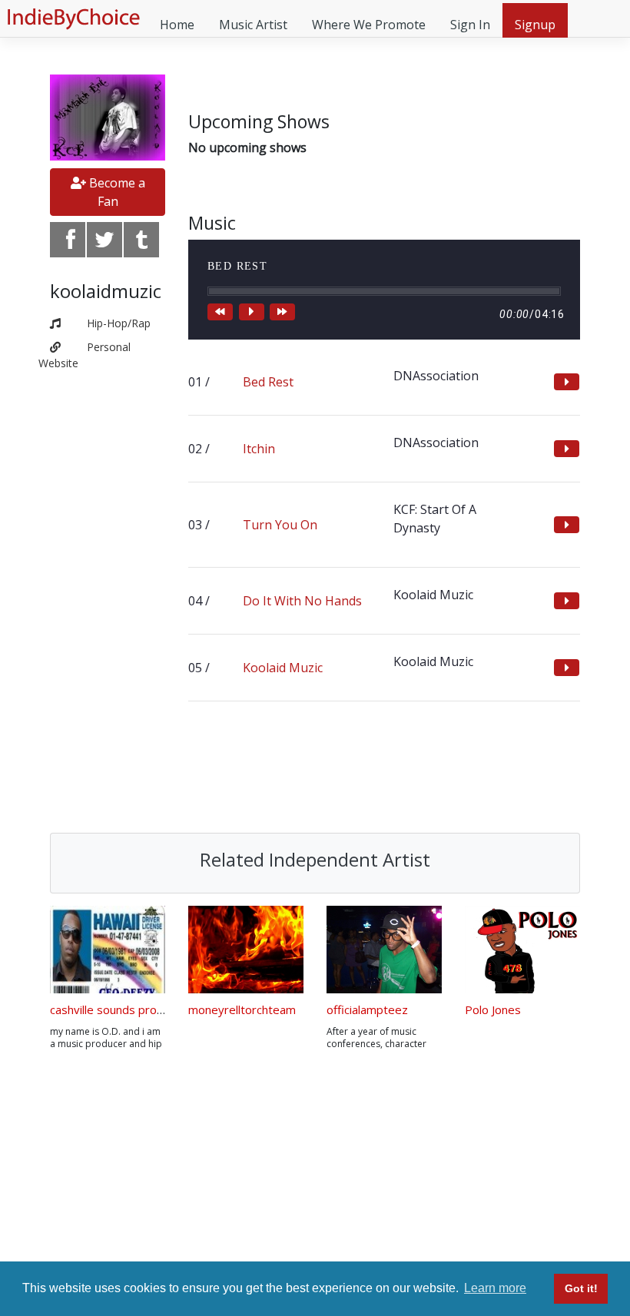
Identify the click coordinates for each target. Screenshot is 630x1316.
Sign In (470, 24)
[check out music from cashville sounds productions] (107, 949)
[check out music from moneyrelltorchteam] (245, 949)
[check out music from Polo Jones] (522, 949)
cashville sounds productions (125, 1009)
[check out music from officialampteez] (384, 949)
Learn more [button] (495, 1287)
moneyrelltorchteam (242, 1009)
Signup (535, 24)
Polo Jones (493, 1009)
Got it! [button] (581, 1288)
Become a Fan (115, 192)
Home (177, 24)
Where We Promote (369, 24)
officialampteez (367, 1009)
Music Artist (253, 24)
